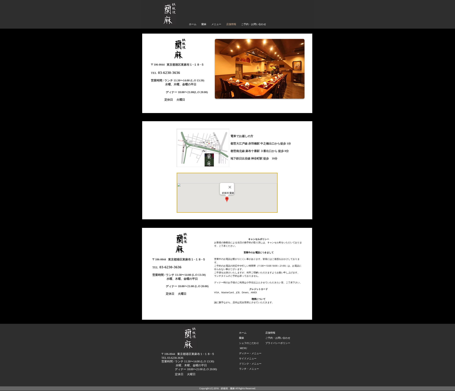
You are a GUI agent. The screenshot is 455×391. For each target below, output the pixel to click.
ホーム (243, 332)
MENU (243, 348)
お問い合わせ (282, 338)
